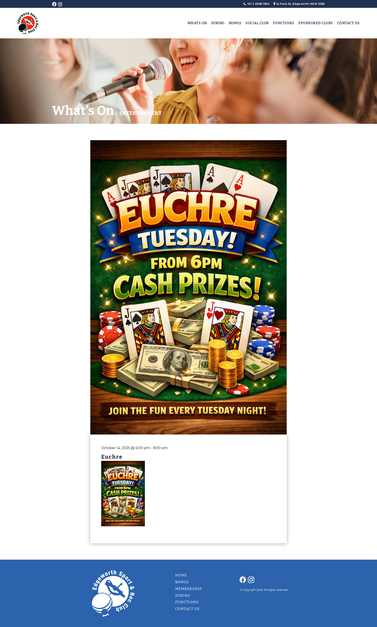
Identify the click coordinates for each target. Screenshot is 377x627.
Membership (188, 589)
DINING (218, 23)
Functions (187, 602)
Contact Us (187, 609)
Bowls (182, 582)
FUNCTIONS (283, 23)
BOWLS (235, 23)
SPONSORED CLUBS (315, 23)
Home (181, 575)
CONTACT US (348, 23)
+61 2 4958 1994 (258, 3)
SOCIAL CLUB (257, 23)
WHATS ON (197, 23)
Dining (182, 595)
